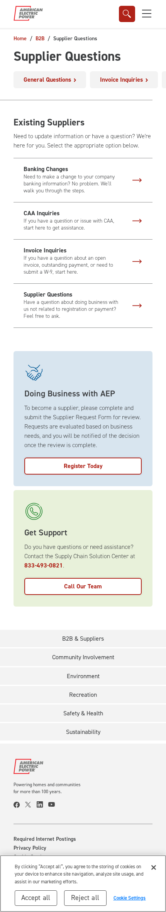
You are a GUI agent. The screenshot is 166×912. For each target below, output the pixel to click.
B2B (40, 38)
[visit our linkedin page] (42, 805)
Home (20, 38)
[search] (127, 14)
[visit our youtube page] (54, 805)
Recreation (83, 695)
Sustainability (83, 732)
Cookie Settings (129, 898)
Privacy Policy (30, 848)
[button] (146, 13)
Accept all (36, 897)
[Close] (153, 867)
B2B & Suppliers (83, 638)
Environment (83, 676)
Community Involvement (83, 657)
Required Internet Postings (45, 839)
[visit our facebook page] (19, 805)
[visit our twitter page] (31, 805)
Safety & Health (83, 713)
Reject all (85, 897)
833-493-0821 (43, 565)
